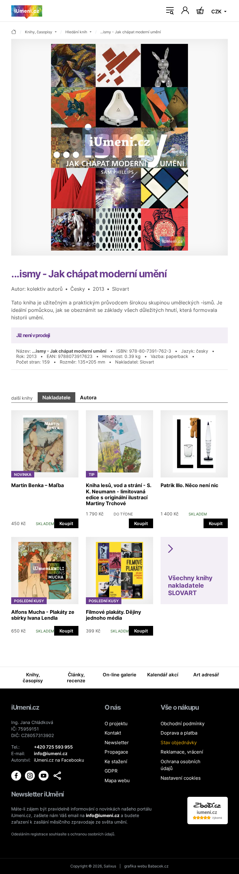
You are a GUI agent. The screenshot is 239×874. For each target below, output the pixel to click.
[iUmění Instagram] (30, 775)
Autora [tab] (88, 397)
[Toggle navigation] (170, 11)
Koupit (66, 523)
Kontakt (113, 733)
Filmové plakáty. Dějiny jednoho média (113, 615)
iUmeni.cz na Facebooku (59, 760)
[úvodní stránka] (13, 32)
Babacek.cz (158, 866)
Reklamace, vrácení (182, 752)
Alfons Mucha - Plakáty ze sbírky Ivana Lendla (42, 615)
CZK (217, 11)
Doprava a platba (179, 733)
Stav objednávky (179, 742)
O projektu (116, 723)
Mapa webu (117, 780)
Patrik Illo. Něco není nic (189, 485)
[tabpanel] (119, 520)
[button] (57, 776)
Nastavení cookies (181, 778)
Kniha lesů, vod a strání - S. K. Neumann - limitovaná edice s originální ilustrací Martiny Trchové (118, 494)
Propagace (116, 752)
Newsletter (117, 742)
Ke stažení (116, 761)
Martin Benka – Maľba (37, 485)
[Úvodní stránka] (26, 10)
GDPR (111, 771)
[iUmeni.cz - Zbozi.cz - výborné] (207, 810)
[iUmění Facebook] (16, 775)
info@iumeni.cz (103, 815)
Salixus (110, 866)
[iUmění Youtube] (44, 775)
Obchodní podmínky (182, 723)
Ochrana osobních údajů (180, 765)
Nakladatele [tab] (56, 397)
